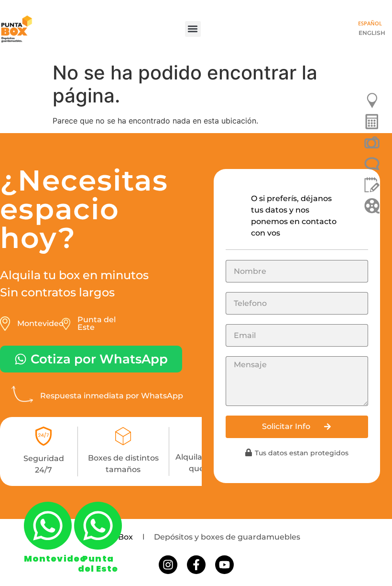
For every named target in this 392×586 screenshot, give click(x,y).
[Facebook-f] (196, 564)
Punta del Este (98, 563)
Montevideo (55, 558)
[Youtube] (224, 564)
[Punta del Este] (98, 526)
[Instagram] (168, 564)
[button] (193, 29)
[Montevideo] (48, 526)
